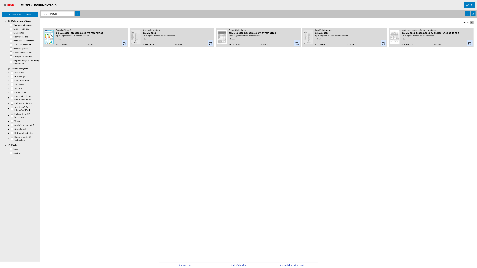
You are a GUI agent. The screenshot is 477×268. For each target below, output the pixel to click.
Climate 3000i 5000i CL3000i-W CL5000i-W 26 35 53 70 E (430, 33)
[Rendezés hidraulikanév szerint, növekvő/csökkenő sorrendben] (467, 13)
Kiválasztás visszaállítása (20, 14)
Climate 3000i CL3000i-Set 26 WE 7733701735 (79, 33)
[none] (20, 21)
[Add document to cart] (124, 43)
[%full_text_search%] (77, 13)
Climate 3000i (149, 33)
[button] (5, 20)
